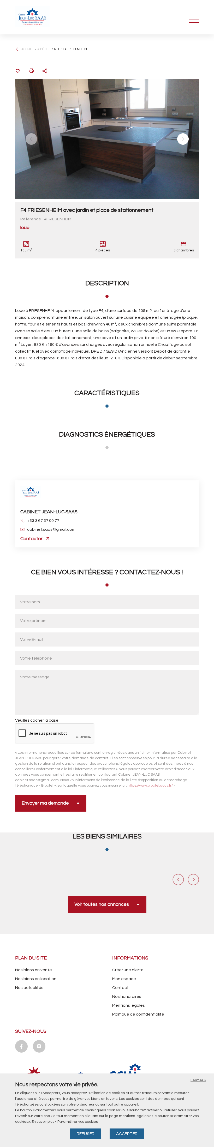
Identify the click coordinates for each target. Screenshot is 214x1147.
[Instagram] (39, 1046)
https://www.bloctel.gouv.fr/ (150, 785)
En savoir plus (43, 1122)
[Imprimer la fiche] (31, 71)
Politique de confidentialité (138, 1014)
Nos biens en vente (33, 970)
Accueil (27, 49)
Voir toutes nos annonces (101, 904)
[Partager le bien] (44, 71)
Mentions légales (128, 1005)
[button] (31, 139)
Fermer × (198, 1080)
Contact (120, 988)
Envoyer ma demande (45, 803)
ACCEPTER (127, 1134)
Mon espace (124, 979)
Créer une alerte (128, 970)
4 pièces (44, 49)
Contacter (31, 538)
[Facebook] (21, 1046)
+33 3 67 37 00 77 (43, 520)
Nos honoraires (126, 996)
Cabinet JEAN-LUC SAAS (49, 511)
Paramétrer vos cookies (77, 1122)
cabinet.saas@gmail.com (51, 529)
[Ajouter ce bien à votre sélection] (17, 71)
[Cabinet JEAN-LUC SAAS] (41, 16)
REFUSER (85, 1134)
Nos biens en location (35, 979)
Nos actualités (29, 988)
